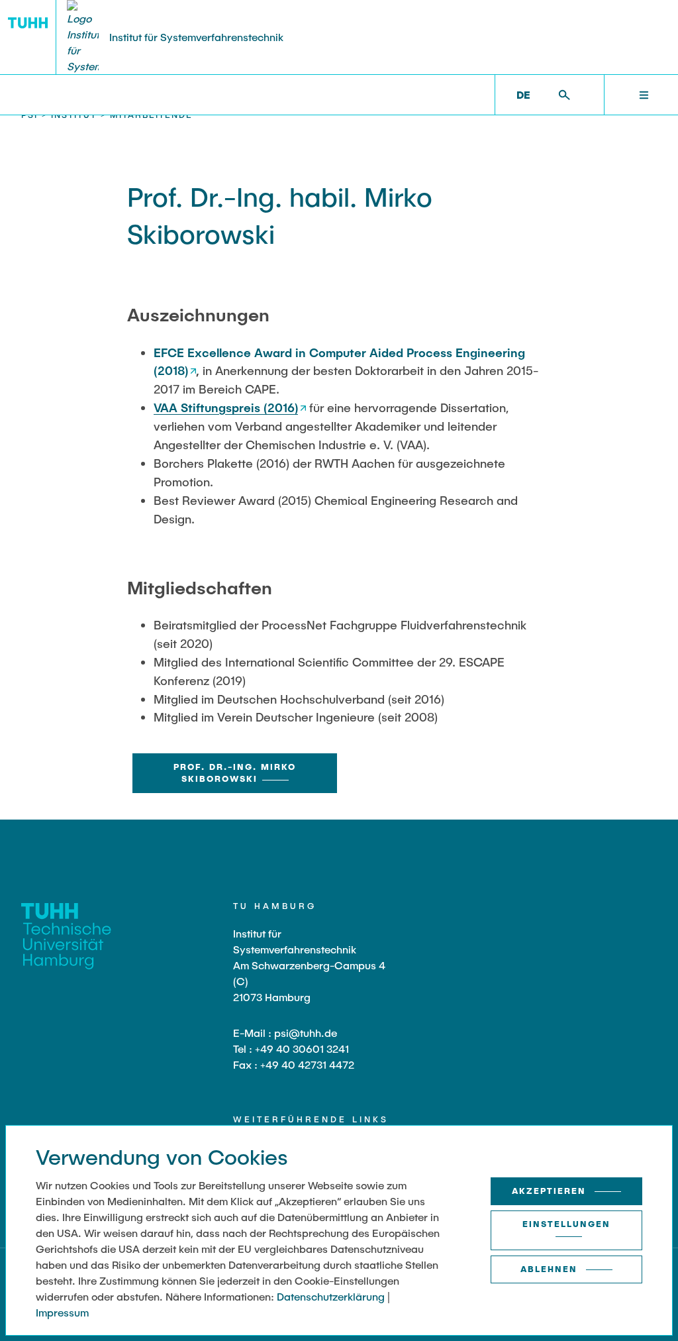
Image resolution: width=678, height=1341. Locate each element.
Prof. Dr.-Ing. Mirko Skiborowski (234, 772)
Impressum (62, 1312)
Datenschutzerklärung (331, 1296)
